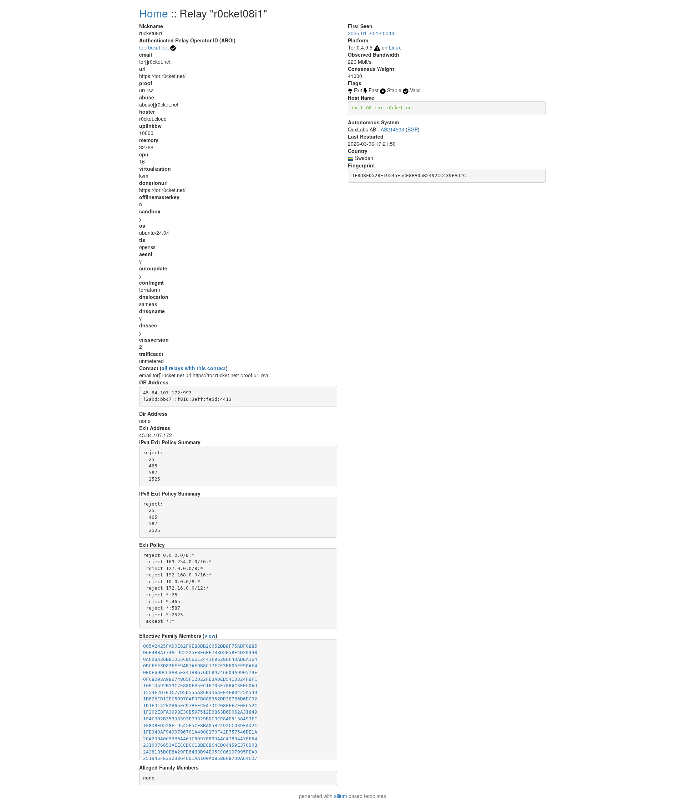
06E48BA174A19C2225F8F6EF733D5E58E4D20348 (200, 652)
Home (153, 13)
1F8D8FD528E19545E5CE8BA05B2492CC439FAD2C (200, 725)
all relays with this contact (194, 368)
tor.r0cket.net (154, 47)
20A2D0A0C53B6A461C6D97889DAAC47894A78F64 (200, 738)
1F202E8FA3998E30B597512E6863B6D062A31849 (200, 712)
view (209, 635)
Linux (395, 47)
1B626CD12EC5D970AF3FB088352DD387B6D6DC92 (200, 698)
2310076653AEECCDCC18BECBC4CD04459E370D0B (200, 745)
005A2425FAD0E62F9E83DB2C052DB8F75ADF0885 (200, 646)
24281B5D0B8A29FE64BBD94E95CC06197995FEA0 (200, 752)
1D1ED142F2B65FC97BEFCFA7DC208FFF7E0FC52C (200, 705)
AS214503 (392, 129)
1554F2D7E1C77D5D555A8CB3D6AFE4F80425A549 (200, 692)
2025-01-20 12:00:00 (372, 33)
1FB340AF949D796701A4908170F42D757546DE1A (200, 732)
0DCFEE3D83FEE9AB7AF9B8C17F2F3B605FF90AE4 (200, 665)
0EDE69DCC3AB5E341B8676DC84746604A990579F (200, 672)
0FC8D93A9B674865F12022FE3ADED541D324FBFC (200, 679)
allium (340, 795)
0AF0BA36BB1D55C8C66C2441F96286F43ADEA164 (200, 659)
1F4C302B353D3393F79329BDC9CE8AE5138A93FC (200, 718)
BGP (412, 129)
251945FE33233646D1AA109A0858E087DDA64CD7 (200, 758)
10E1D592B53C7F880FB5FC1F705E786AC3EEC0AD (200, 685)
